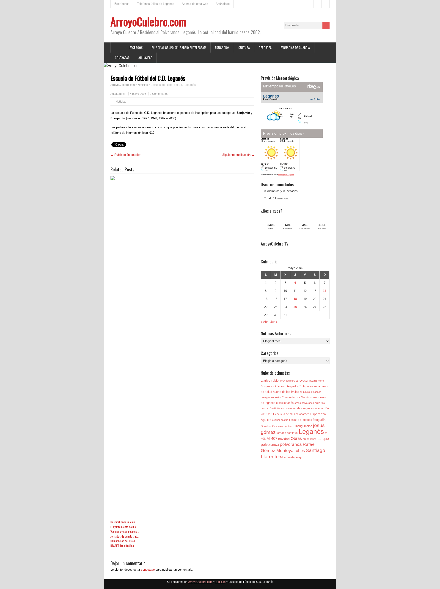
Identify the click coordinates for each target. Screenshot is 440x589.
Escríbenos (121, 4)
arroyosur (302, 380)
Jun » (274, 322)
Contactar (122, 57)
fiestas (284, 420)
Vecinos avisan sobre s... (124, 531)
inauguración (303, 426)
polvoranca (291, 444)
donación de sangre (297, 408)
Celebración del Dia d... (123, 541)
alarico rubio (270, 380)
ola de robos (309, 439)
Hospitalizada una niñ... (123, 522)
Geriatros (266, 426)
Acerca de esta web (195, 4)
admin (122, 93)
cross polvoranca (304, 403)
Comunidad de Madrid (296, 397)
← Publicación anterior (125, 154)
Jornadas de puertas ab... (124, 536)
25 (295, 307)
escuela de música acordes (292, 414)
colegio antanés (271, 397)
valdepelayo (295, 457)
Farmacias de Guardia (295, 47)
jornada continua (287, 433)
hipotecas (289, 426)
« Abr (264, 322)
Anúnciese (223, 4)
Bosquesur (267, 386)
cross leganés (285, 403)
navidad (284, 439)
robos (299, 450)
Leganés (311, 431)
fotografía (319, 420)
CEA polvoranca (309, 386)
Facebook (136, 47)
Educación (222, 47)
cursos (265, 408)
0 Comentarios (159, 93)
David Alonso (277, 408)
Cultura (244, 47)
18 (295, 299)
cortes (314, 397)
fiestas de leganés (300, 420)
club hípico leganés (310, 392)
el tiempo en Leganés (286, 175)
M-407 (272, 438)
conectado (148, 569)
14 (324, 291)
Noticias (143, 85)
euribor (276, 420)
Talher (283, 457)
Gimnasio (277, 426)
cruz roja (320, 403)
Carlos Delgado (286, 386)
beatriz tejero (316, 380)
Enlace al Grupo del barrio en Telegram (178, 47)
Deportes (265, 47)
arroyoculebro (287, 380)
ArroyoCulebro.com (148, 21)
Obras (296, 438)
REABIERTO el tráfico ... (123, 546)
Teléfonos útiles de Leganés (155, 4)
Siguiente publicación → (238, 154)
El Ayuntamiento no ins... (124, 527)
